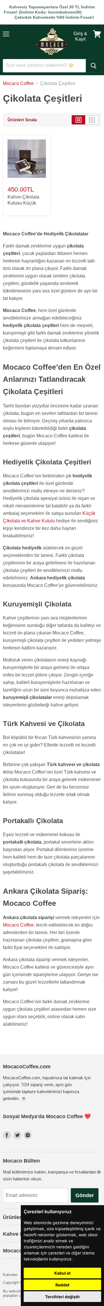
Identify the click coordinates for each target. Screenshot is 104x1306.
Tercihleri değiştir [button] (62, 1296)
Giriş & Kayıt (80, 36)
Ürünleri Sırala (22, 119)
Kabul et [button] (62, 1273)
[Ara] (93, 65)
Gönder (84, 1195)
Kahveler (10, 1275)
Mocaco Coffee (18, 83)
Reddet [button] (62, 1284)
